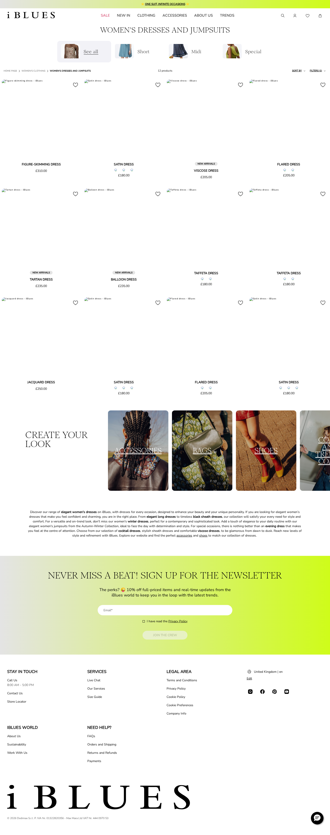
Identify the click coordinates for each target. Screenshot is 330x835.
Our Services (96, 688)
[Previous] (10, 119)
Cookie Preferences (180, 705)
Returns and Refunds (102, 753)
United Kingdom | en (268, 672)
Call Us (12, 680)
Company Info (176, 713)
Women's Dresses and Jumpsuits (70, 70)
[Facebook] (262, 691)
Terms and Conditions (182, 680)
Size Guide (94, 697)
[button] (317, 818)
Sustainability (16, 744)
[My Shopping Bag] (320, 15)
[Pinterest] (274, 691)
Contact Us (15, 693)
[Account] (295, 15)
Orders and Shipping (101, 744)
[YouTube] (286, 691)
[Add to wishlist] (75, 84)
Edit (249, 678)
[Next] (72, 119)
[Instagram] (250, 691)
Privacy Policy (177, 621)
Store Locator (16, 701)
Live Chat (93, 680)
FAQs (91, 736)
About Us (14, 736)
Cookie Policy (176, 697)
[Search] (282, 15)
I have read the (167, 621)
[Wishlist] (307, 15)
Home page (10, 70)
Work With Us (17, 753)
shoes (203, 535)
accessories (184, 535)
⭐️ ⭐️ (165, 4)
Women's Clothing (33, 70)
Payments (94, 761)
